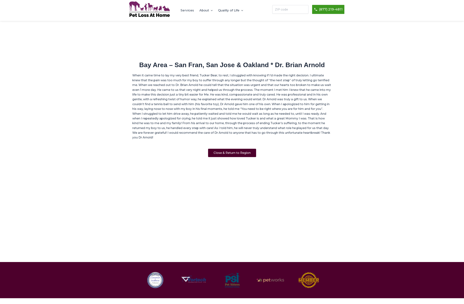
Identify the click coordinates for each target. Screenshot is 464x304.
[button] (211, 10)
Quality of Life (228, 10)
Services (187, 10)
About (204, 10)
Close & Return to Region (232, 153)
